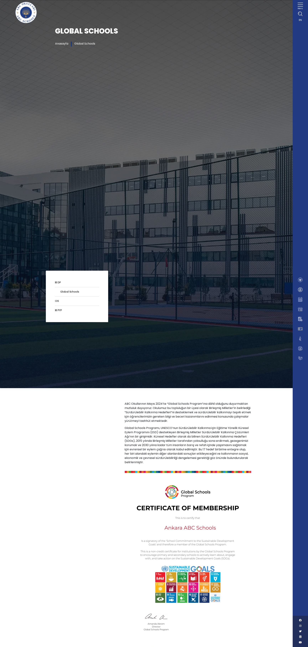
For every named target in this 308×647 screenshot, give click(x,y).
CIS (57, 301)
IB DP (58, 282)
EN (300, 20)
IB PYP (58, 310)
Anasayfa (61, 44)
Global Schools (84, 44)
